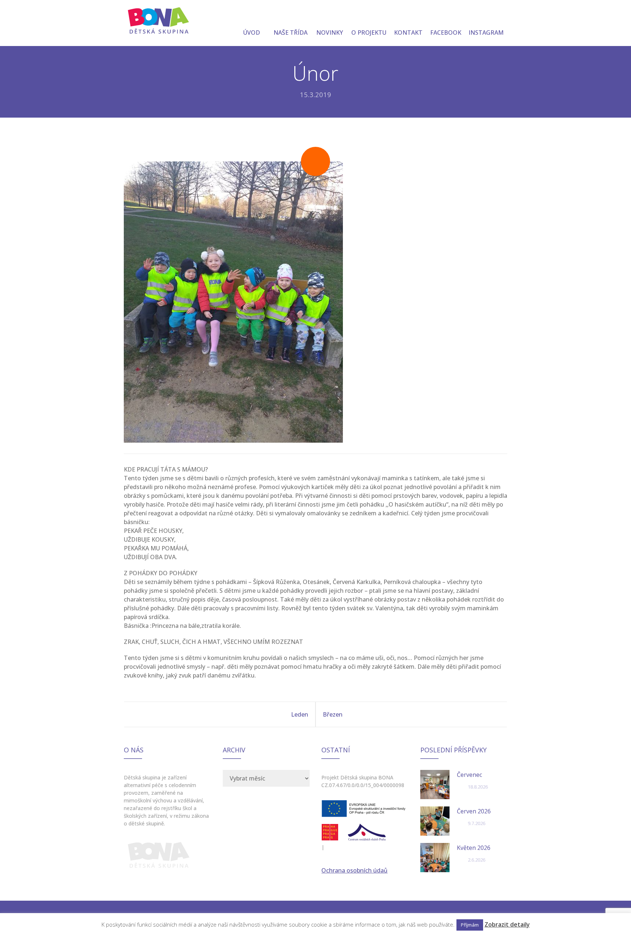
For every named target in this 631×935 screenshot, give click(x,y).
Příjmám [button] (470, 924)
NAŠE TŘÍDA (290, 32)
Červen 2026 (474, 811)
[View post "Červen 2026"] (435, 821)
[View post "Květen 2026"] (435, 857)
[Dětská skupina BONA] (159, 19)
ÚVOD (251, 32)
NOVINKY (329, 32)
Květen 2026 (473, 848)
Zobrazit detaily (507, 924)
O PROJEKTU (368, 32)
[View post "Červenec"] (435, 784)
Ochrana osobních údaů (354, 870)
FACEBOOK (445, 32)
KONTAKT (408, 32)
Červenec (469, 775)
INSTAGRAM (486, 32)
